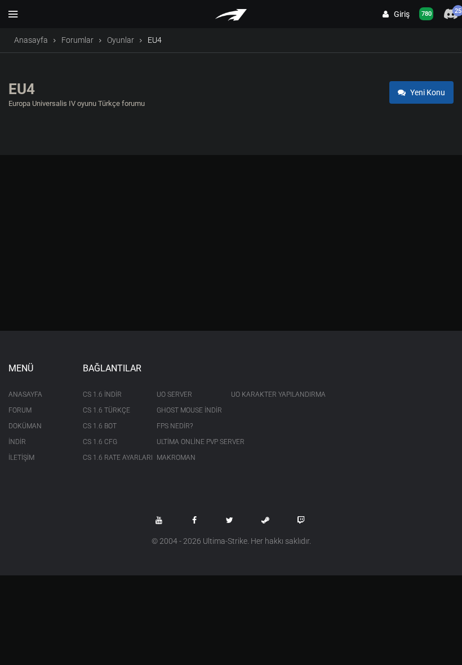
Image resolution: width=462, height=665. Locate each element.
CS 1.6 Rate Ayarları (111, 458)
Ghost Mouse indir (185, 410)
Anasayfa (31, 40)
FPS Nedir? (175, 426)
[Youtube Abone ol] (159, 520)
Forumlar (77, 40)
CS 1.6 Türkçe (106, 410)
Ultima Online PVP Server (185, 442)
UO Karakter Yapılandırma (259, 394)
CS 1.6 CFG (100, 442)
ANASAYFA (25, 394)
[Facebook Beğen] (194, 520)
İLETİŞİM (21, 458)
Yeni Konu (426, 92)
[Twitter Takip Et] (230, 520)
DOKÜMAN (25, 426)
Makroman (176, 458)
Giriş (399, 14)
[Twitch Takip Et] (301, 520)
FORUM (20, 410)
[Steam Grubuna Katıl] (265, 520)
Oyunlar (120, 40)
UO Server (174, 394)
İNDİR (17, 442)
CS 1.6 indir (102, 394)
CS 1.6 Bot (100, 426)
